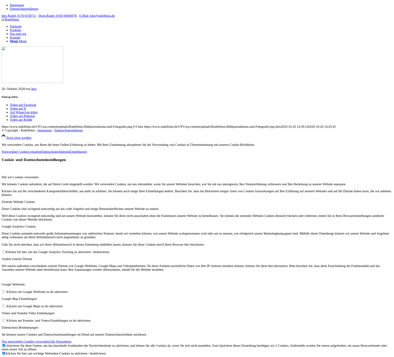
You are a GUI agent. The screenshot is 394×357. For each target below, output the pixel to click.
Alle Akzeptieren (60, 341)
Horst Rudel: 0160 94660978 (58, 15)
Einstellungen (78, 151)
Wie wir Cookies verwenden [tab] (20, 177)
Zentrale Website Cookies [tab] (18, 202)
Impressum (17, 5)
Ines (34, 89)
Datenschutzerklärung (24, 8)
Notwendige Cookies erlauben (21, 151)
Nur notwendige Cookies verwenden (25, 341)
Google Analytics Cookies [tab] (19, 226)
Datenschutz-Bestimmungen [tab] (20, 327)
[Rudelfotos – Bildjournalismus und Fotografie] (10, 19)
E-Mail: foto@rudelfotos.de (97, 15)
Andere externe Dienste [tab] (17, 259)
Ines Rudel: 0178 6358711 (19, 15)
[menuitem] (201, 5)
